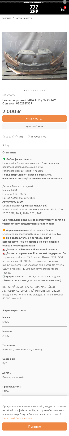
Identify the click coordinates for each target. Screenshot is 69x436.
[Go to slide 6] (35, 90)
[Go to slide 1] (24, 90)
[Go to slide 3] (28, 90)
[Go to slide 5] (33, 90)
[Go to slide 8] (40, 90)
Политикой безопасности (17, 418)
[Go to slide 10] (44, 90)
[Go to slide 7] (37, 90)
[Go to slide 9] (42, 90)
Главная (6, 18)
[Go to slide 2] (26, 90)
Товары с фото (23, 18)
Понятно (34, 426)
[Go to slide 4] (31, 90)
